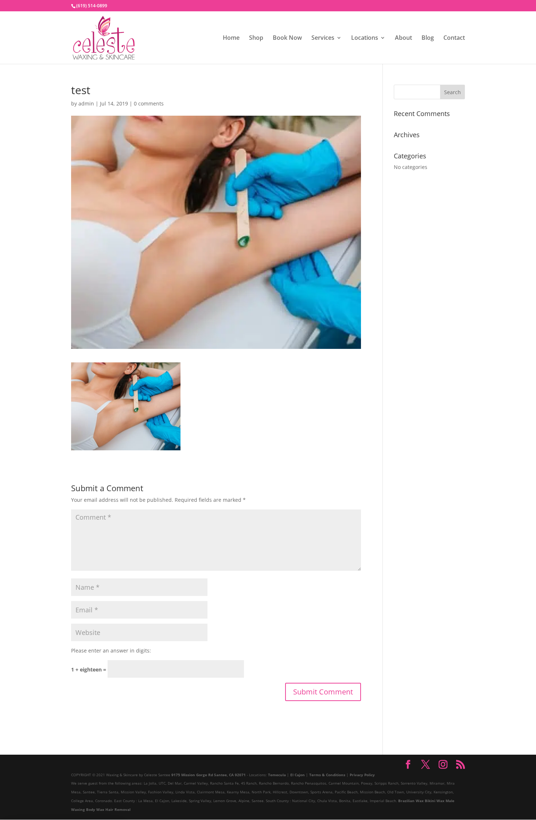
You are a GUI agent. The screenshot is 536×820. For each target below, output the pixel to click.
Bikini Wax (434, 800)
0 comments (149, 103)
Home (231, 38)
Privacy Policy (362, 774)
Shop (256, 38)
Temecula (277, 774)
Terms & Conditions (327, 774)
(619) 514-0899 (91, 6)
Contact (454, 38)
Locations (364, 38)
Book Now (287, 38)
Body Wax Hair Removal (108, 809)
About (403, 38)
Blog (428, 38)
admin (86, 103)
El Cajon (297, 774)
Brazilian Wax (411, 800)
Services (322, 38)
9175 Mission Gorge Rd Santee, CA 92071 (208, 774)
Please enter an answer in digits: (111, 650)
